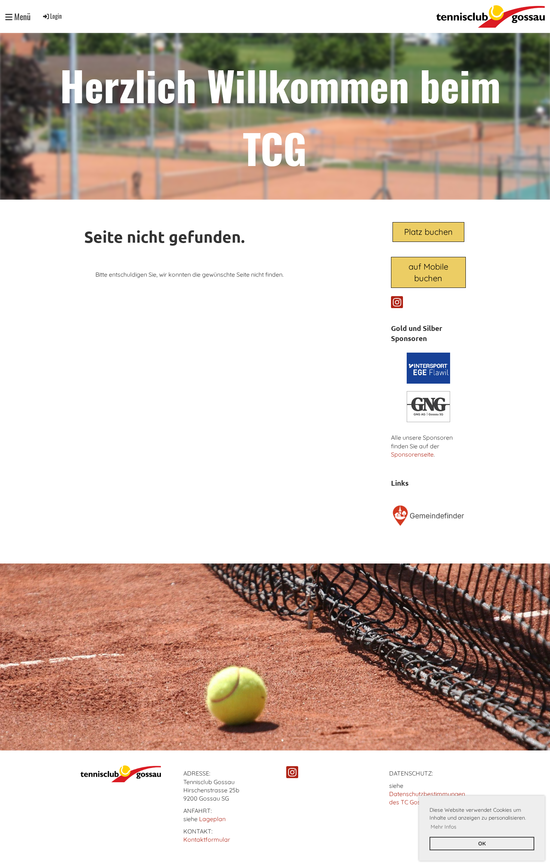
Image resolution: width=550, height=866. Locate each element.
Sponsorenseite (412, 454)
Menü (21, 16)
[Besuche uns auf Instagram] (397, 303)
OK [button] (482, 843)
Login (56, 16)
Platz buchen (428, 232)
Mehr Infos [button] (443, 826)
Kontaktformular (206, 839)
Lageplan (212, 819)
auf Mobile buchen (428, 272)
